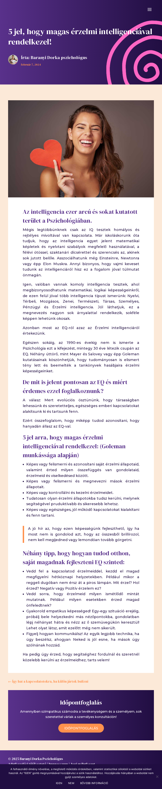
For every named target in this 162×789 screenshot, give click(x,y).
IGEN (59, 783)
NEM (71, 783)
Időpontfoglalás (81, 728)
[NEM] (157, 777)
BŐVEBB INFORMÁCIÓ (94, 783)
